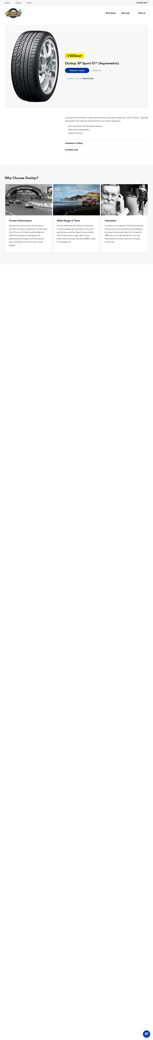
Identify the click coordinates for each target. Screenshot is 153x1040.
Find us (141, 13)
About (7, 3)
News (29, 3)
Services (125, 13)
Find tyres (111, 13)
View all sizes (88, 78)
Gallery (18, 3)
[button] (146, 1034)
